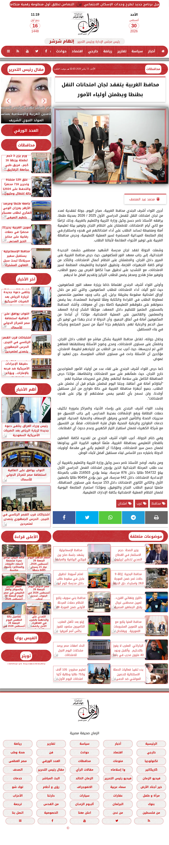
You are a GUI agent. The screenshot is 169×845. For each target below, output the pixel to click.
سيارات (84, 795)
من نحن (118, 813)
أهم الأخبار (26, 389)
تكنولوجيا (151, 761)
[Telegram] (133, 517)
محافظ (156, 503)
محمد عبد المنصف (142, 199)
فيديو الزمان (151, 778)
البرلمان (118, 804)
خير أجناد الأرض (151, 787)
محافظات (153, 69)
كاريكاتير (151, 770)
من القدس (51, 804)
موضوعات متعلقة (146, 536)
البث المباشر (51, 778)
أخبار (151, 51)
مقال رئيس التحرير (26, 69)
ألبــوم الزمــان (84, 804)
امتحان (123, 503)
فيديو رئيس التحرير (117, 778)
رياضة (107, 51)
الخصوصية (51, 813)
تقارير (121, 51)
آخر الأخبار (26, 279)
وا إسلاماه (118, 770)
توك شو (17, 787)
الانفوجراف (84, 787)
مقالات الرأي (84, 770)
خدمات (17, 778)
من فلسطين (151, 813)
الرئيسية (151, 744)
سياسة (137, 51)
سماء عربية (118, 787)
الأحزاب (18, 795)
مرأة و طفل (151, 795)
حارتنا (51, 795)
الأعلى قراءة (26, 537)
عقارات (118, 795)
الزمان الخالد (84, 778)
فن (51, 752)
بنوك (151, 804)
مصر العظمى (18, 761)
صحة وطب (18, 752)
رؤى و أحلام (51, 787)
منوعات (118, 761)
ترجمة (18, 804)
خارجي (93, 51)
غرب (140, 503)
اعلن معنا (84, 813)
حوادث (61, 51)
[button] (44, 100)
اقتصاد (77, 51)
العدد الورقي (26, 130)
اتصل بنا (17, 813)
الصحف (18, 770)
